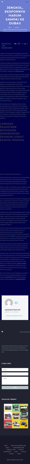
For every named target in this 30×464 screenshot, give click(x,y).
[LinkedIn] (12, 287)
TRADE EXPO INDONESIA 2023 (18, 445)
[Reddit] (14, 287)
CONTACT (11, 453)
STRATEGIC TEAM (10, 449)
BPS (1, 98)
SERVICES (21, 449)
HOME (5, 445)
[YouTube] (19, 439)
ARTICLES (23, 451)
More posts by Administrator (14, 315)
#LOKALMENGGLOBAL (18, 447)
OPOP (13, 236)
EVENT (16, 451)
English (19, 453)
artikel (3, 46)
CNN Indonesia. (20, 71)
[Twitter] (5, 287)
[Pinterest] (7, 287)
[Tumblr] (9, 287)
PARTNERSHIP (7, 451)
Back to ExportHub (21, 4)
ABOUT (8, 447)
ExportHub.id (8, 277)
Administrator (7, 44)
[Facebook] (2, 287)
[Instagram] (17, 439)
